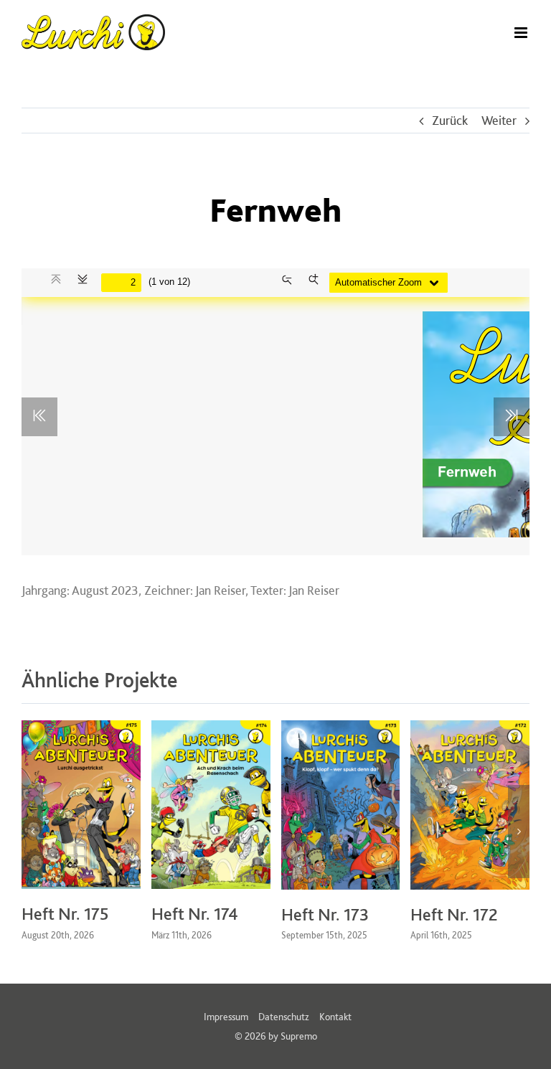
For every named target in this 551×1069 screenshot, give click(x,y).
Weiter (499, 120)
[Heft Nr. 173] (340, 727)
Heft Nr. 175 (65, 913)
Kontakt (335, 1016)
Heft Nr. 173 (325, 914)
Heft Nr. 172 (454, 914)
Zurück (450, 120)
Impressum (226, 1016)
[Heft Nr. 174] (210, 727)
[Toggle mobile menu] (521, 32)
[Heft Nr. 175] (81, 727)
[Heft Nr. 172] (469, 727)
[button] (32, 831)
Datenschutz (283, 1016)
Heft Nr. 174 (194, 913)
